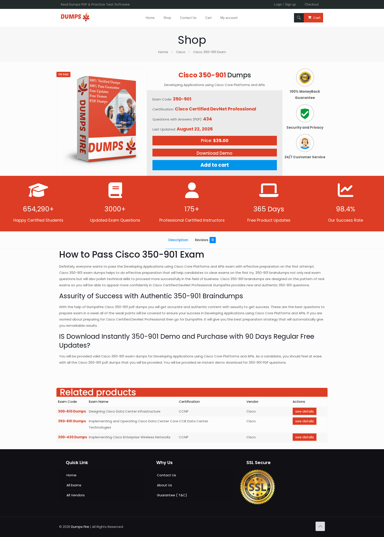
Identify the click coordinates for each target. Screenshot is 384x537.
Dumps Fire (80, 526)
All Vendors (75, 495)
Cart (317, 17)
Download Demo (214, 153)
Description (178, 240)
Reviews (204, 240)
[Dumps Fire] (75, 20)
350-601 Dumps (72, 421)
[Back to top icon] (320, 526)
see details (304, 411)
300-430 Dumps (72, 437)
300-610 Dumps (72, 411)
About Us (164, 485)
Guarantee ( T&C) (172, 495)
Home (163, 52)
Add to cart (214, 165)
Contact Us (166, 475)
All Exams (73, 485)
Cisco (180, 52)
